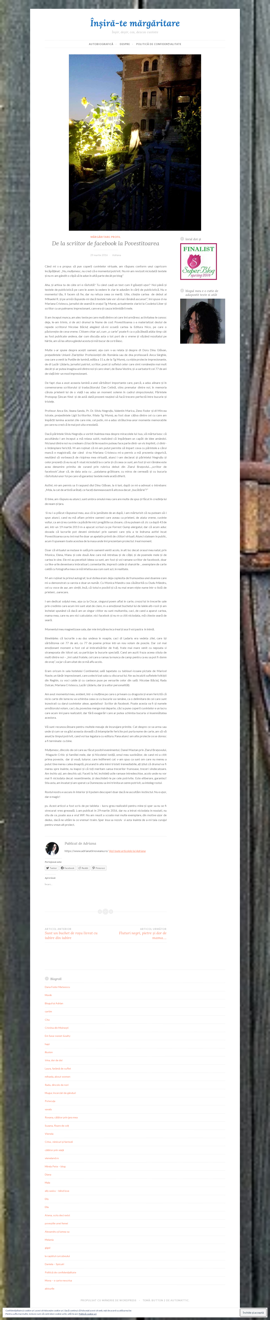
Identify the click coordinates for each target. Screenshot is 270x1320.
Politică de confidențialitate (158, 44)
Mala (47, 1182)
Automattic (179, 1300)
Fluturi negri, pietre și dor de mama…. (142, 934)
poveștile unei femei (56, 1223)
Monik (48, 995)
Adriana (116, 255)
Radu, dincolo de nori (57, 1084)
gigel (47, 1247)
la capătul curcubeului (57, 1256)
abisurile (49, 1288)
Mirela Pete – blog (55, 1166)
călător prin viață (54, 1150)
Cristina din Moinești (57, 1027)
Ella (47, 1207)
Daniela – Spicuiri (54, 1264)
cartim (48, 1011)
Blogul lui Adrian (54, 1003)
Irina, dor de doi (53, 1060)
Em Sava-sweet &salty (57, 1035)
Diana (48, 1174)
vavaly (48, 1109)
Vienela (49, 1133)
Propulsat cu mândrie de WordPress (108, 1300)
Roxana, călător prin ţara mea (61, 1117)
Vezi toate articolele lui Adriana (127, 851)
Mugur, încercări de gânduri (60, 1092)
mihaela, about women (57, 1076)
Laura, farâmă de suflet (58, 1068)
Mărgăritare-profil (106, 236)
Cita (47, 1019)
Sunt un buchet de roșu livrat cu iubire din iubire (71, 934)
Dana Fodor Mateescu (57, 986)
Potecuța (50, 1101)
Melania (49, 1239)
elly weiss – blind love (57, 1190)
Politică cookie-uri (88, 1313)
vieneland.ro (52, 1158)
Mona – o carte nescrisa (58, 1280)
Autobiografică (101, 44)
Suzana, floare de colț (57, 1125)
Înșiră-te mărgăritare (135, 23)
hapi (47, 1044)
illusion (49, 1052)
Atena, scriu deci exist (57, 1215)
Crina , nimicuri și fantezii (59, 1141)
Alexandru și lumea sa (57, 1231)
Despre (125, 44)
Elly (47, 1198)
